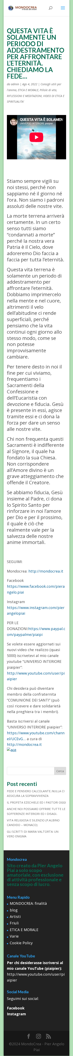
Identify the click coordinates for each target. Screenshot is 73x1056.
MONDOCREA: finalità (28, 903)
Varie (14, 936)
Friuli (14, 923)
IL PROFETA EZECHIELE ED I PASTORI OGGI (36, 802)
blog (14, 910)
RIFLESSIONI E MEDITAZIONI (24, 96)
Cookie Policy (21, 942)
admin (15, 84)
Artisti (15, 916)
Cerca (60, 771)
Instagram (16, 1013)
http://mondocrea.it (45, 571)
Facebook (16, 1008)
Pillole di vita (48, 90)
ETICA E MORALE (28, 90)
